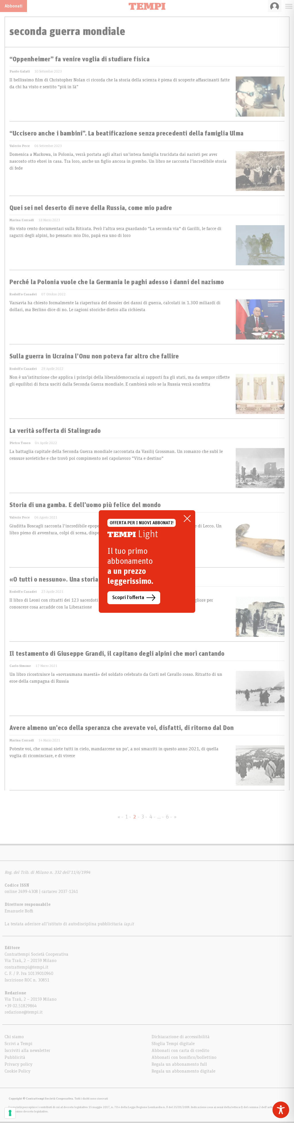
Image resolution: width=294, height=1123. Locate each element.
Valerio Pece (19, 146)
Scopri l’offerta (128, 597)
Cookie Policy (17, 1071)
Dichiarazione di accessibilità (181, 1036)
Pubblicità (15, 1057)
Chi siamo (14, 1036)
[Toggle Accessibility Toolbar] (281, 1110)
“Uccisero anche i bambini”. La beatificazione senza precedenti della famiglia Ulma (126, 134)
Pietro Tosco (19, 443)
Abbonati (13, 6)
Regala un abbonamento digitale (183, 1071)
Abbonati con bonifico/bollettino (184, 1057)
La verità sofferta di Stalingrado (55, 431)
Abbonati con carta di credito (180, 1050)
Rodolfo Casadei (23, 294)
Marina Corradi (21, 220)
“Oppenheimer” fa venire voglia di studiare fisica (79, 59)
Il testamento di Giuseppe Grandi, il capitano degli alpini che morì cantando (117, 654)
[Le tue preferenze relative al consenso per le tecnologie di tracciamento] (10, 1113)
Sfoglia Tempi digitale (173, 1043)
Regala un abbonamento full (179, 1064)
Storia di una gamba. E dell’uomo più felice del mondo (85, 505)
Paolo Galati (19, 71)
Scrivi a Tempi (18, 1043)
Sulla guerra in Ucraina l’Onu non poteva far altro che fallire (94, 357)
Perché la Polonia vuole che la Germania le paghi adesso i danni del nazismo (116, 282)
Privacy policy (18, 1064)
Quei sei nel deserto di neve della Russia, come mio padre (90, 208)
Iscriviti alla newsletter (27, 1050)
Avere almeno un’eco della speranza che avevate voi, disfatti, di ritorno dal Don (121, 728)
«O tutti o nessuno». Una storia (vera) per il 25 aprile (84, 580)
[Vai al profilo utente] (274, 6)
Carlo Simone (20, 665)
